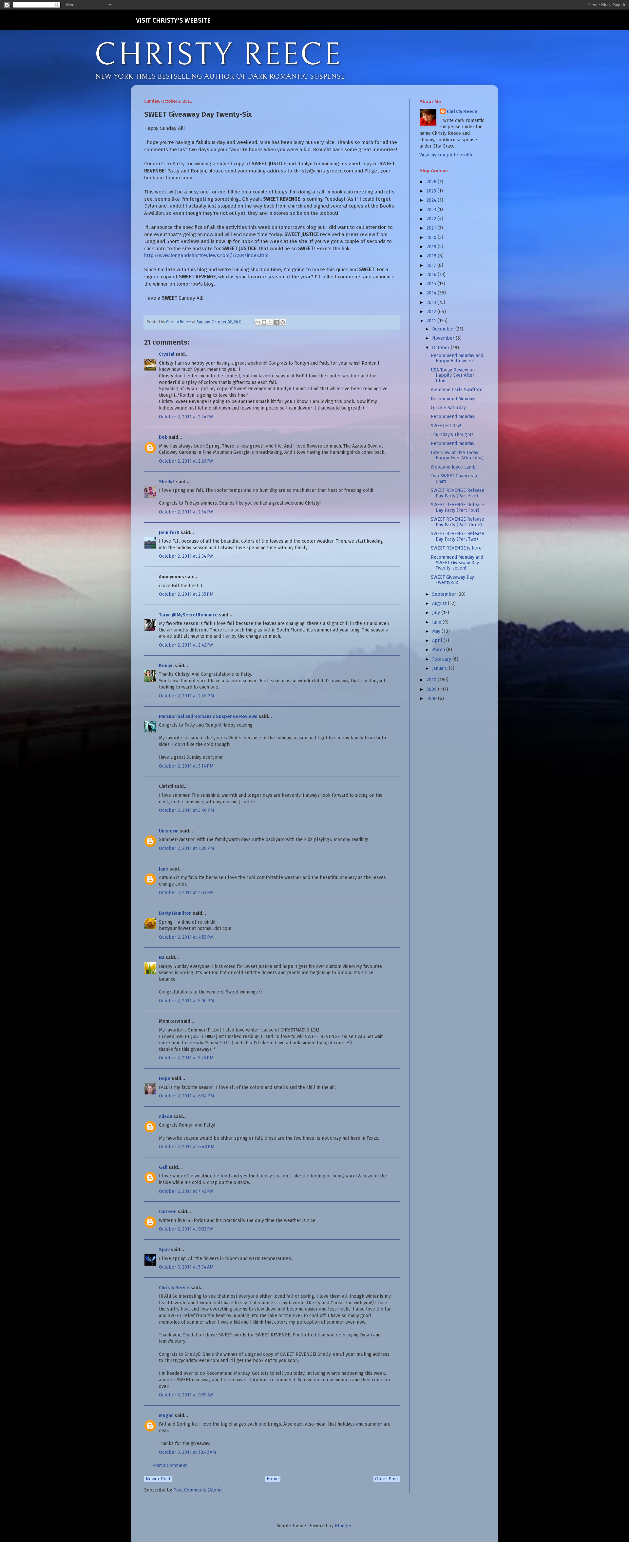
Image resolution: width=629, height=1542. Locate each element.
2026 (432, 182)
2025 (432, 191)
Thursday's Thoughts (452, 434)
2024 (432, 200)
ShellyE (167, 482)
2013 (432, 302)
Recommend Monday (452, 443)
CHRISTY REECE (218, 55)
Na (161, 957)
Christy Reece (174, 1288)
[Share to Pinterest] (282, 322)
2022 (432, 219)
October (441, 347)
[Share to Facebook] (276, 322)
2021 (432, 228)
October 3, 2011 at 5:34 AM (186, 1267)
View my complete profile (446, 155)
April (438, 640)
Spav (164, 1249)
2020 (432, 237)
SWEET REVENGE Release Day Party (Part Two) (457, 536)
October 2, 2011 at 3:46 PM (186, 810)
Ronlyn (166, 666)
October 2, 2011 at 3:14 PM (186, 766)
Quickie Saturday (448, 408)
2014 (432, 293)
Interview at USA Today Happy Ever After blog (457, 455)
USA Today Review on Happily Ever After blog (453, 375)
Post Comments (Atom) (197, 1490)
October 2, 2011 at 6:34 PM (186, 1096)
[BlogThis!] (264, 322)
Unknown (169, 831)
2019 (432, 247)
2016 (432, 274)
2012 (432, 311)
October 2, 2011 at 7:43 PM (186, 1191)
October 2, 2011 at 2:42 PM (186, 645)
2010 (432, 680)
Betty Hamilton (175, 913)
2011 (432, 321)
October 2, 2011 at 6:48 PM (186, 1147)
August (440, 603)
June (437, 622)
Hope (165, 1078)
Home (273, 1479)
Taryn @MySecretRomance (188, 615)
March (439, 649)
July (436, 612)
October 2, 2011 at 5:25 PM (186, 1058)
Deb (163, 437)
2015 (432, 284)
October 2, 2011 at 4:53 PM (186, 892)
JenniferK (169, 532)
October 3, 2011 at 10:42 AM (187, 1452)
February (442, 659)
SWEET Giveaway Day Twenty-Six (452, 580)
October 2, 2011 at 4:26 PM (186, 848)
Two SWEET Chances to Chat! (455, 478)
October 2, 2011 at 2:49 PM (186, 696)
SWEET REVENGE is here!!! (458, 548)
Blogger (343, 1526)
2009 (432, 689)
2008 (432, 698)
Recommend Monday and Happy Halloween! (457, 358)
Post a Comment (169, 1465)
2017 (432, 265)
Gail (163, 1167)
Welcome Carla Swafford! (457, 389)
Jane (163, 869)
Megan (166, 1415)
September (444, 594)
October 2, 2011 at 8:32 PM (186, 1229)
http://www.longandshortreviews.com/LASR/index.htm (206, 255)
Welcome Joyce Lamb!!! (455, 467)
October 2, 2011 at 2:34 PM (186, 512)
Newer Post (158, 1479)
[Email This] (258, 322)
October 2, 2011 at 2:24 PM (186, 417)
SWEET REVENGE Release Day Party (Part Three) (457, 522)
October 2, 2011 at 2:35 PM (186, 594)
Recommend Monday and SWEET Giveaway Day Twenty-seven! (457, 562)
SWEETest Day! (446, 426)
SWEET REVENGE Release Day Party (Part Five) (457, 493)
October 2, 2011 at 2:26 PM (186, 461)
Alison (165, 1116)
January (440, 668)
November (444, 338)
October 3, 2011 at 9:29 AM (186, 1395)
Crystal (166, 354)
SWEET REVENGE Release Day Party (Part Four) (457, 507)
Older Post (386, 1479)
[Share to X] (270, 322)
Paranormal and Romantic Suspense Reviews (208, 716)
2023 (432, 209)
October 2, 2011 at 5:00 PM (186, 1001)
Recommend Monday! (453, 399)
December (443, 329)
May (437, 631)
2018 (432, 256)
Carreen (168, 1211)
